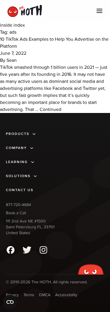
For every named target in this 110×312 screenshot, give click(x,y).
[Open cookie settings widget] (10, 302)
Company (16, 148)
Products (17, 134)
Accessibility (66, 294)
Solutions (18, 176)
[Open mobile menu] (99, 10)
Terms (28, 294)
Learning (17, 162)
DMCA (44, 294)
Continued (50, 109)
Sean (11, 60)
